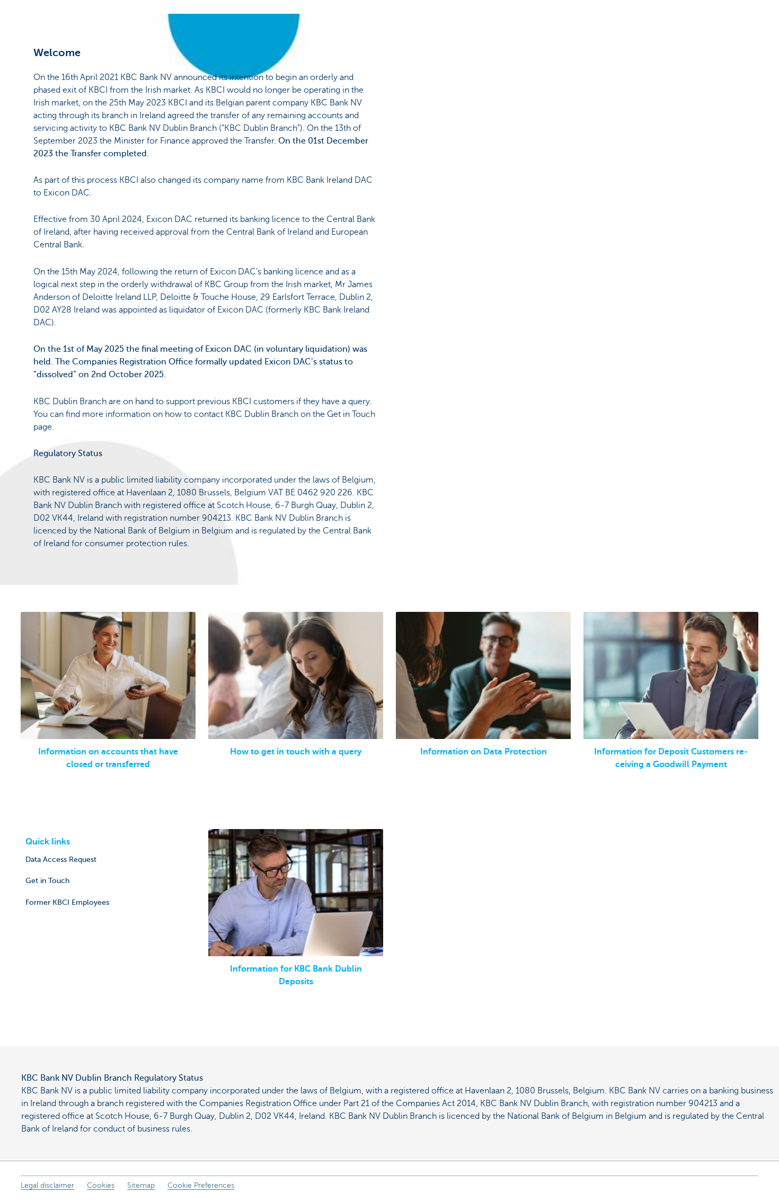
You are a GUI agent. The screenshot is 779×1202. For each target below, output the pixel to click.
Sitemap (141, 1185)
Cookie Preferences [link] (200, 1185)
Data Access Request (60, 859)
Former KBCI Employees (67, 902)
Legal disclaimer (47, 1185)
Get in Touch (47, 880)
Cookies (100, 1185)
